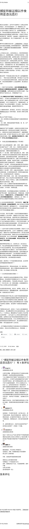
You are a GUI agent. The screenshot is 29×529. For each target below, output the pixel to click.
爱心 (1, 349)
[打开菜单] (28, 2)
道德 (4, 349)
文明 (11, 349)
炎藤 (6, 444)
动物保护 (8, 349)
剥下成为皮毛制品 (6, 106)
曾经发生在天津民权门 (6, 34)
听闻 (17, 346)
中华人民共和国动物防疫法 (10, 141)
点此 (3, 49)
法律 (14, 349)
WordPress (26, 523)
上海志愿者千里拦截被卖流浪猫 (12, 47)
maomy (7, 408)
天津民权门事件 (9, 210)
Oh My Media (4, 2)
